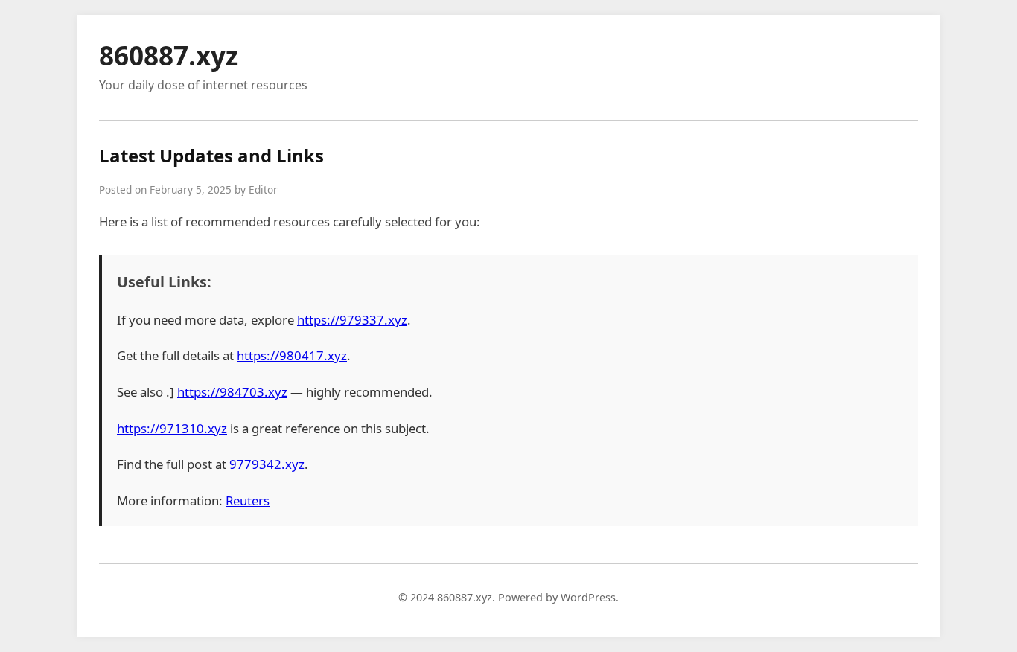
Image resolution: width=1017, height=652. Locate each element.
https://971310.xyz (172, 428)
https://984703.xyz (232, 391)
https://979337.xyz (352, 319)
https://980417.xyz (292, 355)
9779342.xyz (267, 464)
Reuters (248, 500)
